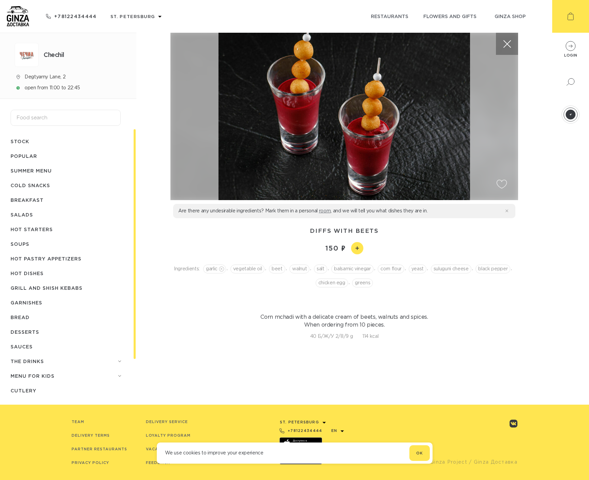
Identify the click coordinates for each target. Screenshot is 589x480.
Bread (20, 317)
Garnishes (26, 302)
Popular (24, 156)
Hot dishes (27, 273)
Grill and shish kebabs (46, 287)
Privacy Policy (90, 463)
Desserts (25, 331)
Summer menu (31, 170)
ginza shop (510, 16)
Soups (20, 243)
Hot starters (32, 229)
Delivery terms (91, 435)
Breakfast (27, 199)
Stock (20, 141)
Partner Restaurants (99, 449)
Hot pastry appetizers (46, 258)
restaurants (389, 16)
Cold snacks (30, 185)
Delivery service (167, 422)
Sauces (22, 346)
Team (78, 422)
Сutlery (23, 390)
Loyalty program (168, 435)
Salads (22, 214)
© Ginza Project (445, 462)
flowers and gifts (450, 16)
